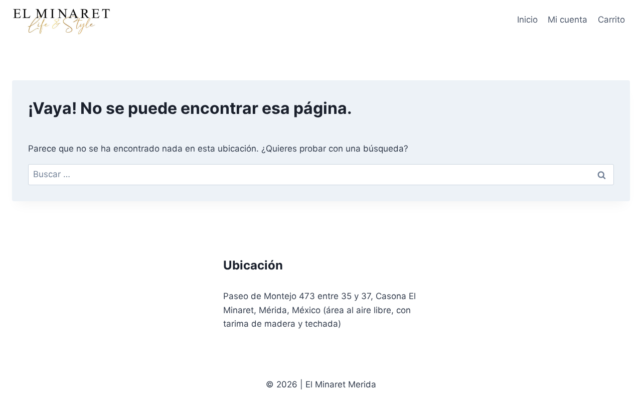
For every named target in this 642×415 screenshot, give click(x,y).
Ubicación (253, 265)
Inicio (527, 20)
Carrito (611, 20)
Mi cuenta (567, 20)
